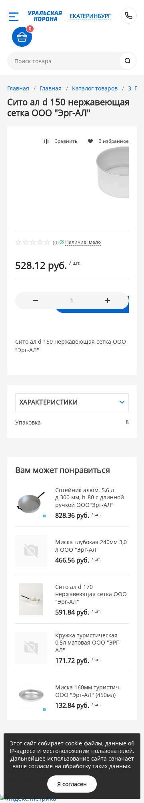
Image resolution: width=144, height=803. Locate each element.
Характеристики (49, 402)
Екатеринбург (90, 16)
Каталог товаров (95, 88)
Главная (18, 88)
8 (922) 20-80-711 (129, 16)
